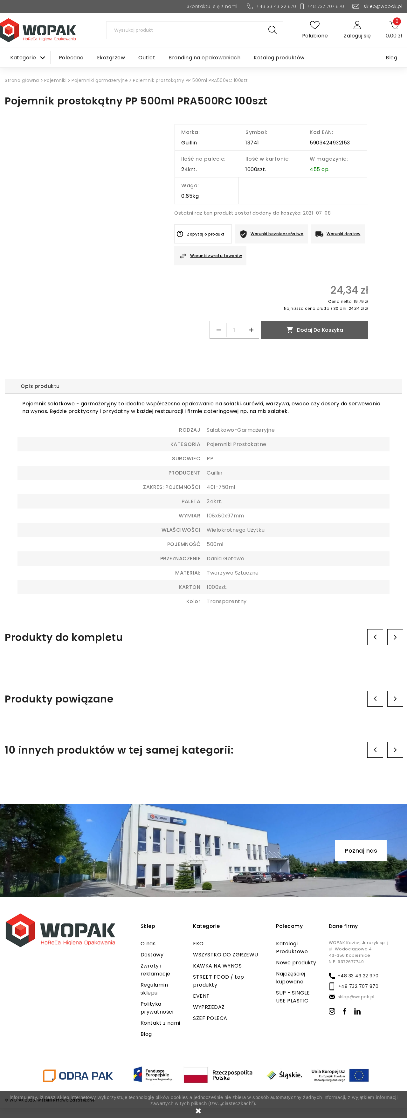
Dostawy (152, 954)
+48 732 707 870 (325, 6)
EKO (198, 943)
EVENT (201, 996)
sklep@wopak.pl (382, 6)
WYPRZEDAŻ (209, 1007)
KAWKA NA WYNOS (217, 965)
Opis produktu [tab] (40, 386)
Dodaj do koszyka (314, 330)
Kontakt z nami (160, 1023)
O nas (148, 943)
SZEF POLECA (210, 1018)
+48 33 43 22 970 (276, 6)
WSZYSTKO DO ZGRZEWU (225, 954)
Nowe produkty (296, 962)
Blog (146, 1034)
